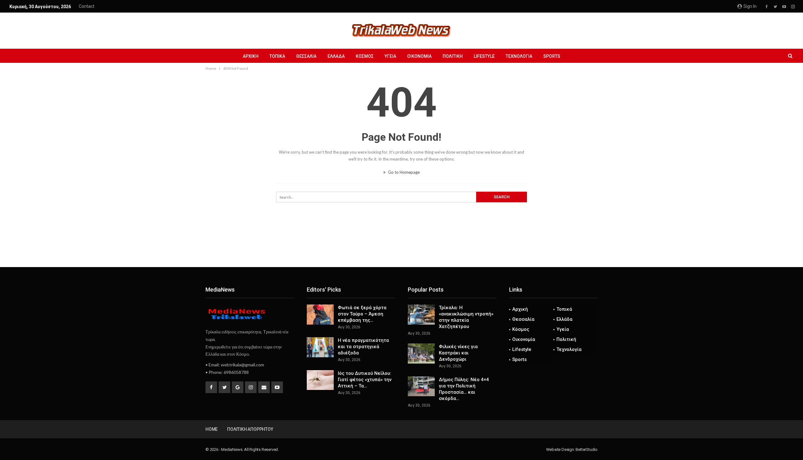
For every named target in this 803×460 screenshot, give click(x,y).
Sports (551, 56)
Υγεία (390, 56)
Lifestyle (484, 56)
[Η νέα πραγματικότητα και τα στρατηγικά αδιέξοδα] (320, 347)
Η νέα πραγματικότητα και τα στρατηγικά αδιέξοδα (363, 346)
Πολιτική (453, 56)
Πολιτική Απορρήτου (250, 429)
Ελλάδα (336, 56)
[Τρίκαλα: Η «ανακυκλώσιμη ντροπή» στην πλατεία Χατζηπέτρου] (421, 314)
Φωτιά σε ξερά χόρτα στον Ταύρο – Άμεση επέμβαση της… (362, 314)
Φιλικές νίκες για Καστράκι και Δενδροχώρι (458, 353)
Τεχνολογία (519, 56)
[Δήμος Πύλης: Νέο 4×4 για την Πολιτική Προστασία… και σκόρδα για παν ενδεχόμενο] (421, 386)
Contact (86, 6)
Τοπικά (277, 56)
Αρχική (250, 56)
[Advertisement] (401, 246)
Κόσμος (365, 56)
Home (211, 429)
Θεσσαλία (306, 56)
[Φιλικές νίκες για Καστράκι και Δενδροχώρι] (421, 353)
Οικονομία (419, 56)
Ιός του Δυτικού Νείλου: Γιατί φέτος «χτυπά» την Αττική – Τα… (364, 379)
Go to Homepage (403, 172)
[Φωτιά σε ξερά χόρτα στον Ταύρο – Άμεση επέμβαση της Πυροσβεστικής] (320, 314)
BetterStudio (587, 449)
